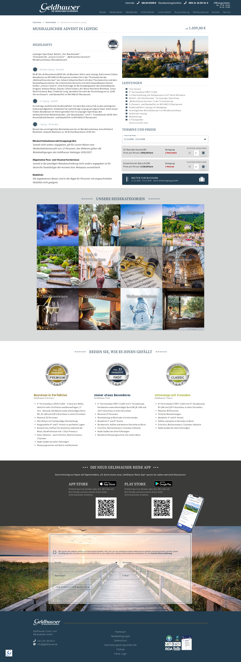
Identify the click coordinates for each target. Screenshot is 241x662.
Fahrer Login (120, 653)
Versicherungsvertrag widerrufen (120, 645)
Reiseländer (131, 12)
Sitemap (120, 649)
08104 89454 (149, 2)
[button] (165, 139)
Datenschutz (120, 640)
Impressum (120, 631)
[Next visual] (203, 56)
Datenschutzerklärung (161, 553)
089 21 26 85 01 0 (198, 2)
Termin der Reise (130, 135)
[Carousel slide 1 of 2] (162, 74)
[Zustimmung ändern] (9, 653)
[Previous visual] (126, 56)
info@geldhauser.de (47, 644)
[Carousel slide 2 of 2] (167, 74)
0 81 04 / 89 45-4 (46, 640)
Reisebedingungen (120, 636)
